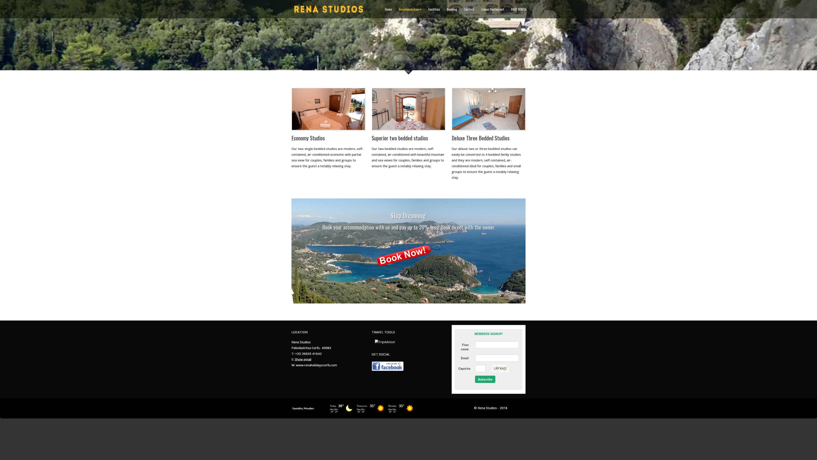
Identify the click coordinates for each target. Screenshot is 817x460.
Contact (469, 9)
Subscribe (485, 379)
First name (465, 347)
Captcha (464, 368)
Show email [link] (303, 359)
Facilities (434, 9)
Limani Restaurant (492, 9)
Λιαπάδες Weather (303, 408)
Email (465, 358)
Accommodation (409, 9)
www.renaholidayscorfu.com (316, 365)
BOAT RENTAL (519, 9)
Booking (452, 9)
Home (388, 9)
